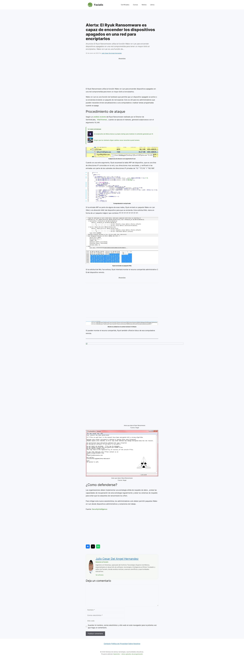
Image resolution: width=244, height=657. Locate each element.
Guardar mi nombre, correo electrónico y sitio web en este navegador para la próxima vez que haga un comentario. (122, 626)
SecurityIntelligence (99, 509)
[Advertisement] (122, 16)
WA (98, 546)
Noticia (144, 5)
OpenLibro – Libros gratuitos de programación (128, 654)
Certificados (125, 5)
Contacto (107, 644)
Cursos (135, 5)
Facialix (98, 4)
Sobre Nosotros (134, 644)
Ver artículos (100, 575)
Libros (152, 5)
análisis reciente (100, 117)
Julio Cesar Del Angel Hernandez (117, 558)
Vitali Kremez (102, 120)
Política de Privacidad (119, 644)
